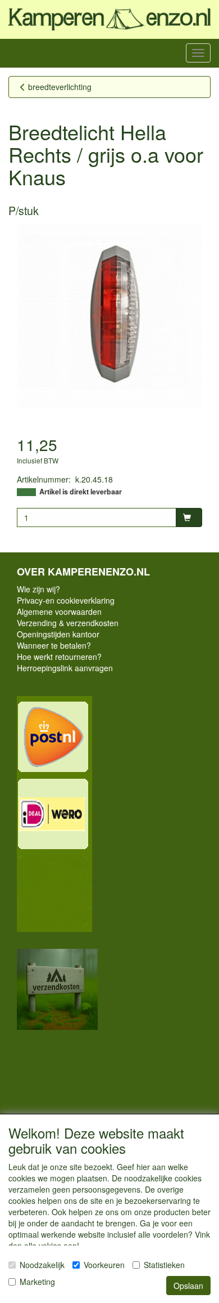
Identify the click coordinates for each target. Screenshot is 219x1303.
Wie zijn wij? (38, 589)
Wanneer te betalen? (54, 645)
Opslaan (188, 1285)
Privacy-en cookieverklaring (66, 600)
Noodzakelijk (42, 1264)
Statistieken (164, 1264)
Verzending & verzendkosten (67, 622)
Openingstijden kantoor (58, 634)
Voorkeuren (104, 1264)
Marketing (37, 1281)
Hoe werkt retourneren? (59, 656)
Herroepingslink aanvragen (65, 667)
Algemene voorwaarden (59, 611)
